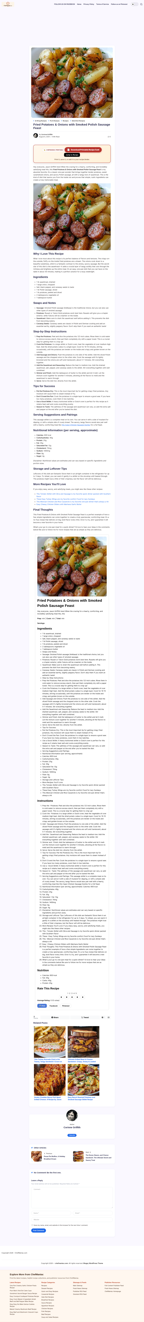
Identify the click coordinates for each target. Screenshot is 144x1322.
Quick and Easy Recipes (49, 1291)
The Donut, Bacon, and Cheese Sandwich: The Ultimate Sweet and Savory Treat (98, 1157)
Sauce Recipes (46, 1303)
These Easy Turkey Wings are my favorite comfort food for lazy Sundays (65, 499)
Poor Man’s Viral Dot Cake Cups (21, 1290)
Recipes (44, 1285)
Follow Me (72, 1135)
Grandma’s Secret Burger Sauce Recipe (23, 1293)
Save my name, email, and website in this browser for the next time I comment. (61, 1225)
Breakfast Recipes (47, 1300)
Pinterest (65, 1006)
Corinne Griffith (47, 134)
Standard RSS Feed (80, 1294)
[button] (135, 4)
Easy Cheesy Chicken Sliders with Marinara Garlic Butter (58, 504)
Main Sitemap (77, 1285)
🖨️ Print (42, 1006)
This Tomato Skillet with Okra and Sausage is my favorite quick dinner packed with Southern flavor (73, 495)
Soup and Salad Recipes (49, 1317)
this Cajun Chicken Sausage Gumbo (76, 425)
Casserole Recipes (47, 1294)
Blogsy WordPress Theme (93, 1263)
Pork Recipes (45, 1311)
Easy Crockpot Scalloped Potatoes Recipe (24, 1296)
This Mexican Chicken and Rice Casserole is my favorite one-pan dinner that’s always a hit (72, 502)
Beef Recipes (45, 1314)
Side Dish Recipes (47, 1297)
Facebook (54, 1006)
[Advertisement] (72, 24)
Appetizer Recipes (47, 1306)
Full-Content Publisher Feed (114, 1285)
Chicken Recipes (47, 1308)
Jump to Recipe (72, 155)
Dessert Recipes (47, 1288)
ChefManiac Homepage (113, 1291)
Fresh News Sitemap (80, 1288)
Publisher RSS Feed (79, 1291)
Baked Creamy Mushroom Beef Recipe (23, 1309)
